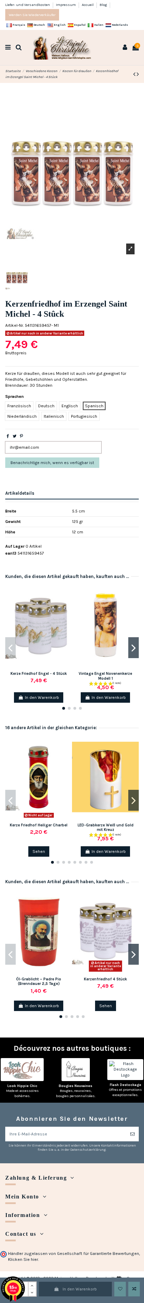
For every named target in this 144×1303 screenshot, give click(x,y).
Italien (98, 24)
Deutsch (39, 24)
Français (18, 24)
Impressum (66, 4)
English (59, 24)
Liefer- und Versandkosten (28, 4)
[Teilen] (8, 436)
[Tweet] (14, 436)
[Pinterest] (21, 436)
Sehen (39, 851)
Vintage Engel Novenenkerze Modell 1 (105, 675)
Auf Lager (14, 546)
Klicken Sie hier (23, 1259)
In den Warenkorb (80, 1289)
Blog (103, 4)
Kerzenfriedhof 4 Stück (105, 979)
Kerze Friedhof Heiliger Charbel (38, 825)
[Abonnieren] (132, 1134)
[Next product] (138, 74)
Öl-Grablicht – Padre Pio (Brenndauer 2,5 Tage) (38, 981)
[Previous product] (135, 74)
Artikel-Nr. (14, 325)
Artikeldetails (19, 493)
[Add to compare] (134, 1289)
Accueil (88, 4)
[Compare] (67, 604)
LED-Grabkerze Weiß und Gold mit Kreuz (106, 827)
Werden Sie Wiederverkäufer (32, 15)
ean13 (10, 553)
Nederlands (119, 24)
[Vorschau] (67, 615)
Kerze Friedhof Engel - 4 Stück (38, 673)
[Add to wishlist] (120, 1289)
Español (79, 24)
